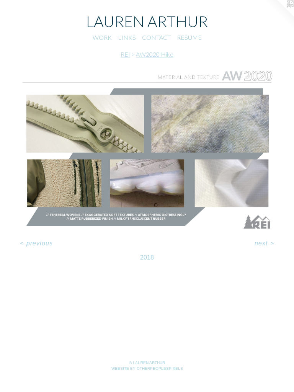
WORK (102, 37)
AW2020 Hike (154, 54)
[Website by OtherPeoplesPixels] (278, 15)
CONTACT (156, 37)
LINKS (127, 37)
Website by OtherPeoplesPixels (147, 368)
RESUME (189, 37)
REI (125, 54)
